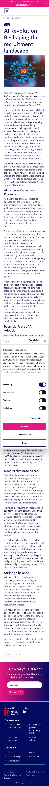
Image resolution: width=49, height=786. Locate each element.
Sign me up (14, 692)
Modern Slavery (9, 772)
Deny (24, 443)
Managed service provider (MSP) (15, 726)
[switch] (42, 392)
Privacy (6, 769)
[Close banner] (45, 341)
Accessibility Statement (12, 775)
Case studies (14, 760)
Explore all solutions (33, 739)
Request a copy (22, 4)
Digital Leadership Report (16, 645)
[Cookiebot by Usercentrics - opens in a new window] (30, 341)
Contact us (34, 756)
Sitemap (7, 778)
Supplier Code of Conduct (35, 772)
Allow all (24, 426)
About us (33, 752)
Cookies (28, 769)
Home (11, 752)
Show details (35, 418)
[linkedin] (24, 711)
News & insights (13, 17)
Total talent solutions (13, 739)
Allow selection (24, 434)
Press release (30, 775)
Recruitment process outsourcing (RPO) (35, 728)
